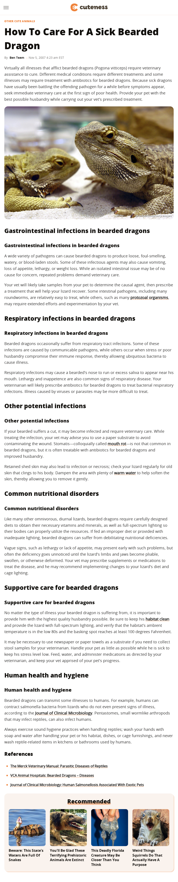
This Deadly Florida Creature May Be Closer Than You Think (107, 857)
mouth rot (117, 443)
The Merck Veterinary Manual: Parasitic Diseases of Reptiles (59, 766)
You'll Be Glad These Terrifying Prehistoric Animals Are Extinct (68, 855)
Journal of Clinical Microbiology (63, 713)
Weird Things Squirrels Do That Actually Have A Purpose (147, 857)
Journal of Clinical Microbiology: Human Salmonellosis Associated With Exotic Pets (77, 784)
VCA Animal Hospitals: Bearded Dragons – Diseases (52, 775)
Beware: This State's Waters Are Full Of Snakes (26, 855)
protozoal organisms (149, 297)
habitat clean (157, 619)
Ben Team (17, 57)
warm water (125, 472)
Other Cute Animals (19, 21)
